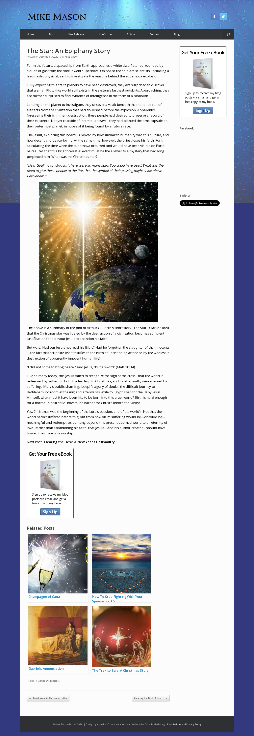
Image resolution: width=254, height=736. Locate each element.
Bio (51, 34)
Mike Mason (71, 56)
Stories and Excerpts (48, 680)
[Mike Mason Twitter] (223, 16)
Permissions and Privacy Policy (184, 724)
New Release (76, 34)
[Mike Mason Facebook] (215, 16)
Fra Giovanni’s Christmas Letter (48, 697)
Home (30, 34)
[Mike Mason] (56, 16)
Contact (154, 34)
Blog (177, 34)
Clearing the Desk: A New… (150, 697)
